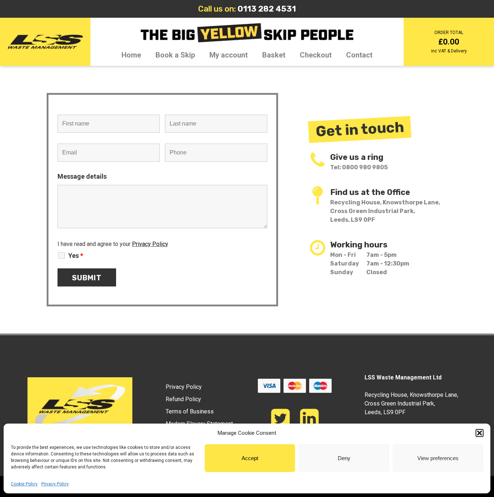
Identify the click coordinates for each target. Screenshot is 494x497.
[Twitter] (280, 418)
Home (131, 55)
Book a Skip (175, 55)
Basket (273, 55)
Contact (359, 55)
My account (228, 55)
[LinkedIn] (309, 418)
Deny (344, 458)
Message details (82, 176)
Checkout (316, 55)
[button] (479, 433)
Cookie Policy (24, 484)
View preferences (438, 458)
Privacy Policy (55, 484)
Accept (250, 458)
